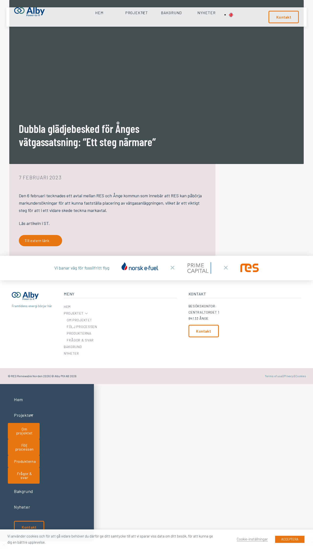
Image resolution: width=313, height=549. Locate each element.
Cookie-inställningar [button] (252, 539)
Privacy (289, 376)
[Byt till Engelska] (231, 14)
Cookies (300, 376)
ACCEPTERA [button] (289, 539)
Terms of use (273, 376)
